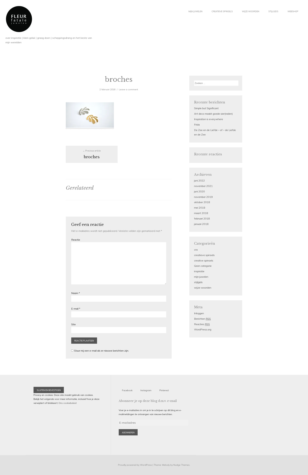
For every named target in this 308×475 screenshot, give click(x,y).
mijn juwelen (195, 11)
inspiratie (199, 271)
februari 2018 (202, 218)
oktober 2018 (202, 202)
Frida (197, 124)
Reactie (75, 239)
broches (92, 154)
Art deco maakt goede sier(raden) (213, 113)
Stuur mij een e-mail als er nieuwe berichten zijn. (101, 350)
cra (196, 249)
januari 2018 (201, 224)
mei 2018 (199, 207)
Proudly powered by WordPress (135, 464)
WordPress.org (202, 329)
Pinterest (164, 390)
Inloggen (199, 313)
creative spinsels (203, 260)
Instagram (146, 390)
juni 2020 (199, 191)
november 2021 (203, 186)
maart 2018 (201, 213)
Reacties (202, 324)
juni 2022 (199, 180)
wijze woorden (250, 11)
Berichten (202, 318)
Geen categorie (203, 265)
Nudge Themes (181, 464)
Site (73, 324)
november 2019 (203, 196)
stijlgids (273, 11)
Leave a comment (128, 89)
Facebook (127, 390)
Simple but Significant (206, 108)
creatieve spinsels (222, 11)
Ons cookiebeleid (68, 403)
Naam (75, 293)
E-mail (75, 308)
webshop (292, 11)
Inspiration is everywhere (208, 119)
